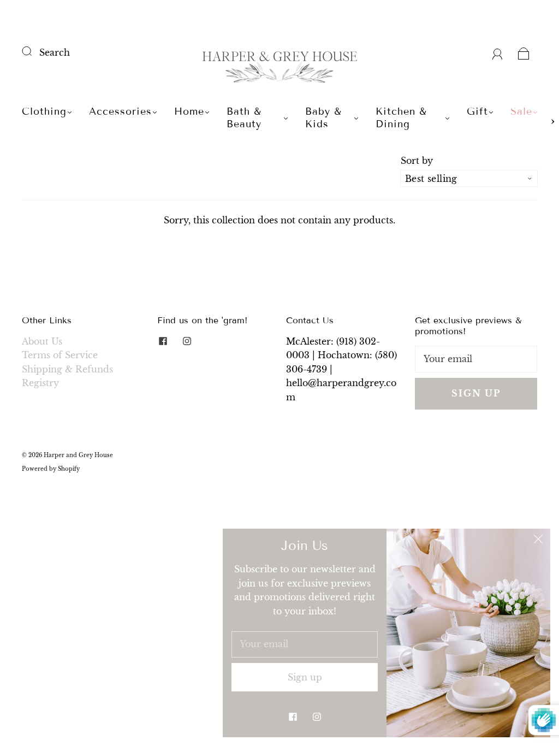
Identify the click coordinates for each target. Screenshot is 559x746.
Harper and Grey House (78, 455)
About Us (42, 341)
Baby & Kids (323, 117)
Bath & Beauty (244, 117)
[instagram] (187, 341)
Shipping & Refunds (67, 369)
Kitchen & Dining (401, 117)
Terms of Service (60, 355)
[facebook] (163, 341)
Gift (477, 111)
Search (54, 52)
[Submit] (34, 51)
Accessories (120, 111)
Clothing (44, 111)
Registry (40, 382)
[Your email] (476, 359)
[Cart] (523, 52)
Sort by (417, 160)
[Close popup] (538, 541)
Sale (521, 111)
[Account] (497, 52)
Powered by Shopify (51, 468)
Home (189, 111)
